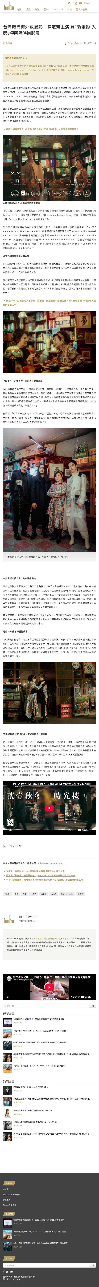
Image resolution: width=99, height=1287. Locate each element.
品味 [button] (46, 9)
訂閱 (92, 1006)
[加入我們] (81, 3)
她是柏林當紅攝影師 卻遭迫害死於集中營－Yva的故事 (35, 1122)
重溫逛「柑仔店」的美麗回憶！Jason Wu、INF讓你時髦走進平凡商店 (40, 875)
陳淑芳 (8, 894)
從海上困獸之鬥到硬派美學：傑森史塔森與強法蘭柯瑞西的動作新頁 (40, 1042)
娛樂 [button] (28, 9)
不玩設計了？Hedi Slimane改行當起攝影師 (30, 1087)
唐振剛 (43, 894)
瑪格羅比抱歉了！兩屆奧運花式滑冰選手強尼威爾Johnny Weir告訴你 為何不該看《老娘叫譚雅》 (52, 1099)
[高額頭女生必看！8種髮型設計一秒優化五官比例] (7, 1113)
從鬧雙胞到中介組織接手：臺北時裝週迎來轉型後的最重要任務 (38, 1019)
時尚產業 (7, 43)
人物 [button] (69, 9)
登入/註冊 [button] (82, 9)
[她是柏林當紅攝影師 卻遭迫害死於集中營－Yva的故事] (7, 1125)
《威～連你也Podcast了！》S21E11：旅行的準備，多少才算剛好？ (40, 1031)
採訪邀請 (6, 1199)
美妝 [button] (37, 9)
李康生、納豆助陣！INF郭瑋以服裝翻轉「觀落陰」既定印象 (35, 871)
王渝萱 (33, 894)
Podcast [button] (58, 9)
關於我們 (6, 1189)
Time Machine (67, 894)
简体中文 (87, 3)
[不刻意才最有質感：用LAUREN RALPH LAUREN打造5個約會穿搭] (7, 1068)
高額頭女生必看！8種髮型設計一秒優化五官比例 (32, 1110)
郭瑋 (24, 894)
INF (16, 894)
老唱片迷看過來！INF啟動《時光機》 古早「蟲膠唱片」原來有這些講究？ (42, 129)
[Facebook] (73, 3)
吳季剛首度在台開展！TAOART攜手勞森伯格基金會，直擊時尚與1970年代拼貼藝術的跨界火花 (51, 1054)
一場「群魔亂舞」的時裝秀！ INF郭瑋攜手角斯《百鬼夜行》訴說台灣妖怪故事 (44, 879)
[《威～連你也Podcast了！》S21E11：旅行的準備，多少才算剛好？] (7, 1034)
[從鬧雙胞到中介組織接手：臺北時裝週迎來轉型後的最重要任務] (7, 1022)
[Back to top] (90, 1278)
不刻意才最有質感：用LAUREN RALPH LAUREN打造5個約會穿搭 (39, 1065)
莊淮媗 (80, 894)
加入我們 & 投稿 (9, 1205)
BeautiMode (74, 43)
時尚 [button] (19, 9)
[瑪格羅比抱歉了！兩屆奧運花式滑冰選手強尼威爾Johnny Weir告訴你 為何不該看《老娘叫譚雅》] (7, 1101)
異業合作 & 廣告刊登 (11, 1194)
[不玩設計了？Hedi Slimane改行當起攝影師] (7, 1090)
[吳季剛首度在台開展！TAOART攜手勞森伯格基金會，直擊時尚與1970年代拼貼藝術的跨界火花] (7, 1057)
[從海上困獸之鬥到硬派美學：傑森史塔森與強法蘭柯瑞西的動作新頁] (7, 1045)
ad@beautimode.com (50, 863)
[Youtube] (77, 3)
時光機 (53, 894)
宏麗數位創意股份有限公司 (48, 938)
